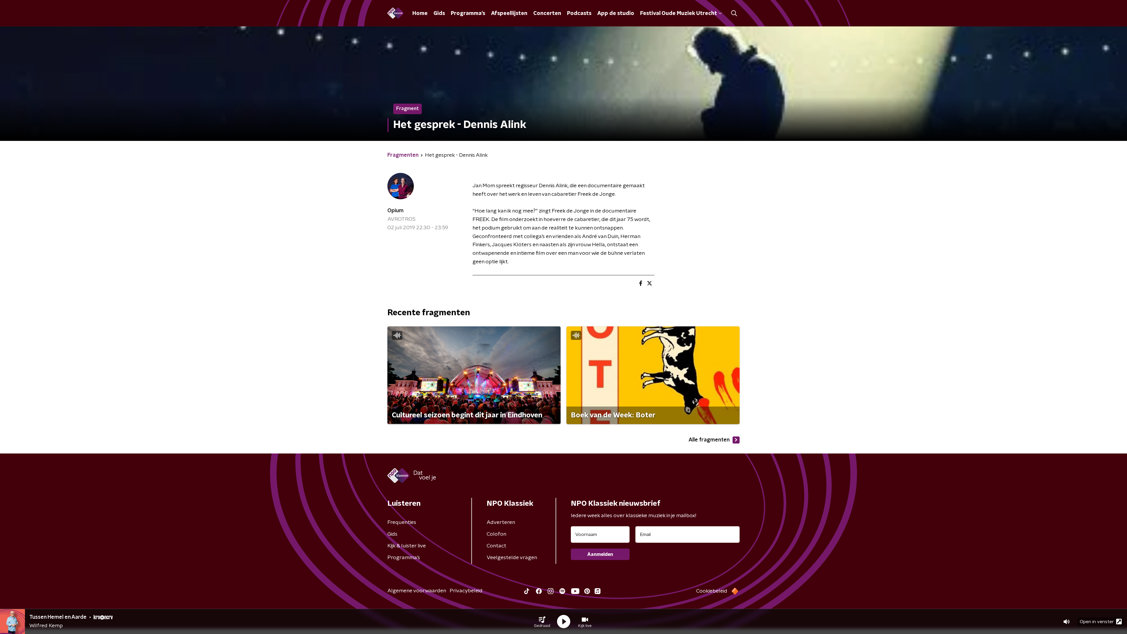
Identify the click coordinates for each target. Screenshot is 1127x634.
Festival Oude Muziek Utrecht (678, 13)
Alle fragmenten (709, 440)
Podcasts (579, 13)
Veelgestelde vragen (512, 557)
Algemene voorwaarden (416, 590)
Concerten (547, 13)
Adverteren (501, 522)
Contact (496, 546)
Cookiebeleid (711, 591)
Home (420, 13)
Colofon (496, 534)
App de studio (615, 13)
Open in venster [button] (1097, 621)
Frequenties (401, 522)
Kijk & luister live (406, 546)
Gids (439, 13)
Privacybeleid (466, 590)
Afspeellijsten (509, 13)
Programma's (468, 13)
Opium (395, 210)
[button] (542, 621)
